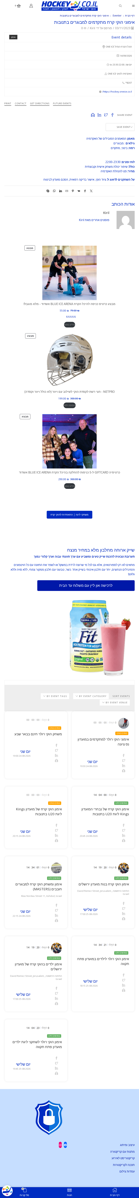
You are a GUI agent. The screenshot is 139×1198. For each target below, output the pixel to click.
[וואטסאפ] (54, 191)
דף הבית (129, 15)
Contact (20, 103)
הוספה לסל (70, 405)
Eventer (117, 15)
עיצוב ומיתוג (127, 1145)
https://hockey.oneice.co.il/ (117, 91)
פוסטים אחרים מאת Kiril (94, 220)
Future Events (62, 103)
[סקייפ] (49, 191)
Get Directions (39, 103)
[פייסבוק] (85, 191)
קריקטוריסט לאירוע (123, 1158)
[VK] (79, 191)
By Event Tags (56, 696)
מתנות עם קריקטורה (122, 1152)
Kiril (92, 28)
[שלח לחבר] (67, 191)
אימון (13, 37)
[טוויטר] (90, 191)
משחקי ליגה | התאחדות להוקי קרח (69, 514)
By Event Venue (116, 702)
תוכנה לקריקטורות (124, 1165)
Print (7, 103)
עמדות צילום (127, 1171)
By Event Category (92, 696)
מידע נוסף (69, 324)
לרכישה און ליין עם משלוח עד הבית (86, 585)
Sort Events (121, 696)
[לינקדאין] (60, 191)
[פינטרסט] (73, 191)
